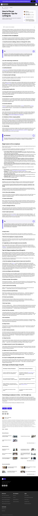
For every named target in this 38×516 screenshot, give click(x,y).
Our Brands (4, 506)
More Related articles (30, 460)
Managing (11, 7)
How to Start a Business (5, 495)
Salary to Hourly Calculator (6, 501)
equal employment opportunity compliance (19, 170)
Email (3, 429)
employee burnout (24, 384)
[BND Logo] (6, 479)
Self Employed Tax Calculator (6, 503)
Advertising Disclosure (27, 503)
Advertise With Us (15, 499)
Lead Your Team (6, 7)
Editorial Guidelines (31, 20)
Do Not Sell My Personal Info (28, 497)
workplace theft (8, 83)
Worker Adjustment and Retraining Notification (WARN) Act (18, 130)
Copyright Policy (26, 501)
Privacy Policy (26, 495)
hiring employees (31, 372)
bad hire (13, 263)
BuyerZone (3, 510)
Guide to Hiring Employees (6, 499)
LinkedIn (6, 429)
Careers (14, 497)
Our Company (15, 493)
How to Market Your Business (6, 497)
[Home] (6, 4)
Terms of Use (26, 499)
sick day (22, 105)
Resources (4, 493)
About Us (14, 495)
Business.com (4, 508)
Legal (25, 493)
